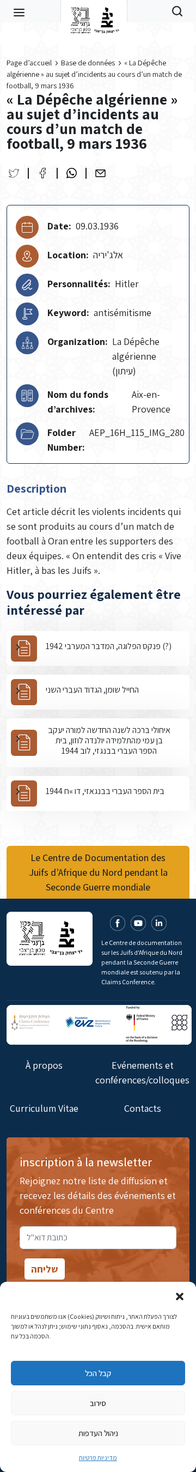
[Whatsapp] (71, 173)
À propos (44, 1065)
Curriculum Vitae (44, 1108)
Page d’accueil (29, 63)
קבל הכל (98, 1373)
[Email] (100, 173)
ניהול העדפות (98, 1433)
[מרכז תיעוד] (93, 11)
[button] (179, 1295)
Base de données (88, 63)
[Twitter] (14, 173)
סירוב (98, 1403)
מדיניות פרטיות (98, 1457)
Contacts (142, 1108)
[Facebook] (43, 173)
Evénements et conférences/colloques (142, 1072)
